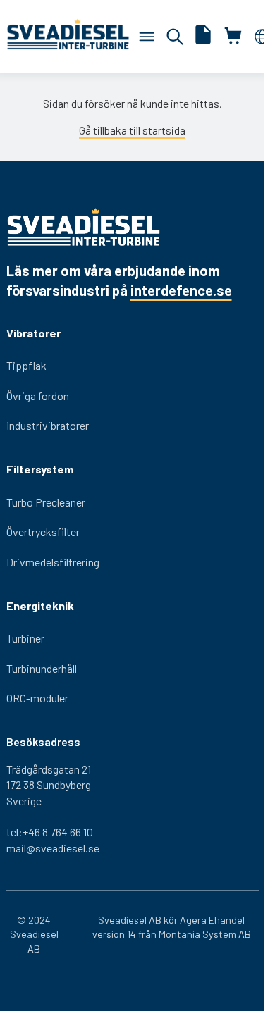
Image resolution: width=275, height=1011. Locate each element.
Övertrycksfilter (43, 531)
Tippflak (26, 365)
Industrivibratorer (47, 425)
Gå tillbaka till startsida (132, 130)
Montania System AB (205, 934)
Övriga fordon (37, 395)
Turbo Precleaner (45, 502)
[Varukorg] (146, 36)
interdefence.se (181, 290)
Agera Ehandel (212, 920)
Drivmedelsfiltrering (52, 562)
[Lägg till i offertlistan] (203, 36)
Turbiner (25, 638)
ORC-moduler (37, 698)
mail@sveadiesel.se (52, 848)
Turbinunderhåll (41, 668)
